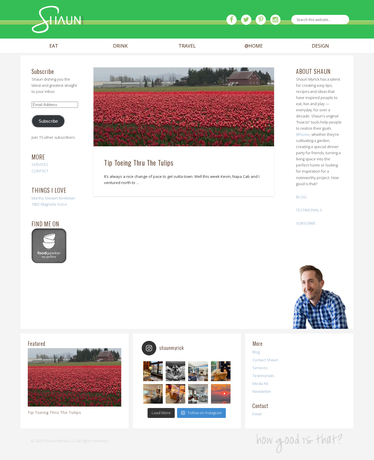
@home (303, 134)
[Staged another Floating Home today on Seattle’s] (198, 394)
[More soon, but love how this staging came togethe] (221, 371)
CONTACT (40, 170)
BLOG (301, 196)
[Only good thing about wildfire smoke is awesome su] (221, 394)
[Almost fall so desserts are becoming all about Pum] (175, 394)
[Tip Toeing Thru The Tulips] (184, 107)
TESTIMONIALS (309, 210)
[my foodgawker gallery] (49, 261)
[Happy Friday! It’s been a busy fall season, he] (198, 371)
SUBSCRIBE (306, 223)
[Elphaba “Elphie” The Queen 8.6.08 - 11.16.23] (175, 371)
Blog (256, 352)
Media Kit (260, 383)
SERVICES (40, 164)
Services (259, 367)
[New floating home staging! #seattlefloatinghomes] (153, 394)
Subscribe (48, 121)
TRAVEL (187, 46)
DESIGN (320, 46)
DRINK (120, 46)
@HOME (254, 46)
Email (257, 413)
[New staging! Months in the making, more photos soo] (153, 371)
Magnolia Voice (54, 204)
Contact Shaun (265, 359)
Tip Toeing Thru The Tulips (139, 162)
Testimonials (263, 375)
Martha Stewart (45, 198)
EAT (53, 46)
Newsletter (261, 391)
